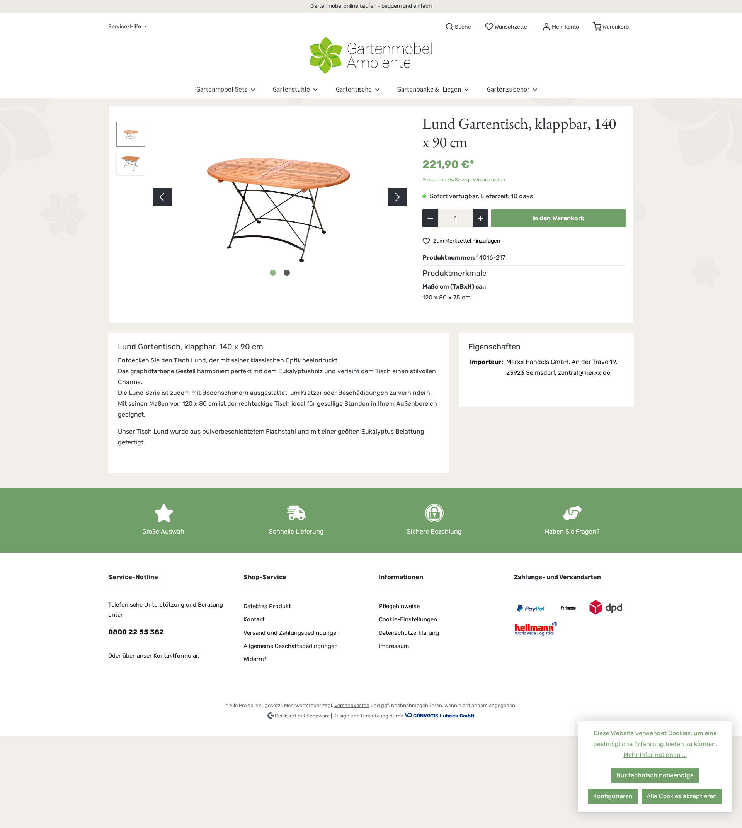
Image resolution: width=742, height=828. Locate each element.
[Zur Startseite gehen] (371, 53)
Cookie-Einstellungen (408, 619)
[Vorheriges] (162, 197)
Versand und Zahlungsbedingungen (291, 632)
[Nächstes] (397, 197)
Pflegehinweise (399, 606)
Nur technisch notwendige (655, 775)
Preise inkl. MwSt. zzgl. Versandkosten (463, 179)
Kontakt (254, 619)
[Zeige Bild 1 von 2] (273, 273)
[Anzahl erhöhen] (480, 218)
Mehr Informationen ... (655, 754)
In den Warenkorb (558, 218)
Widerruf (255, 659)
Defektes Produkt (267, 606)
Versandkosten (351, 705)
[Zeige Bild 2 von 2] (287, 273)
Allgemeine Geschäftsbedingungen (290, 646)
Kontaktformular (175, 655)
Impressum (394, 646)
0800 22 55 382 (136, 632)
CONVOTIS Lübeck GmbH (444, 716)
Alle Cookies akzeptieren (682, 796)
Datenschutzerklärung (409, 632)
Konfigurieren (613, 796)
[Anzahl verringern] (430, 218)
